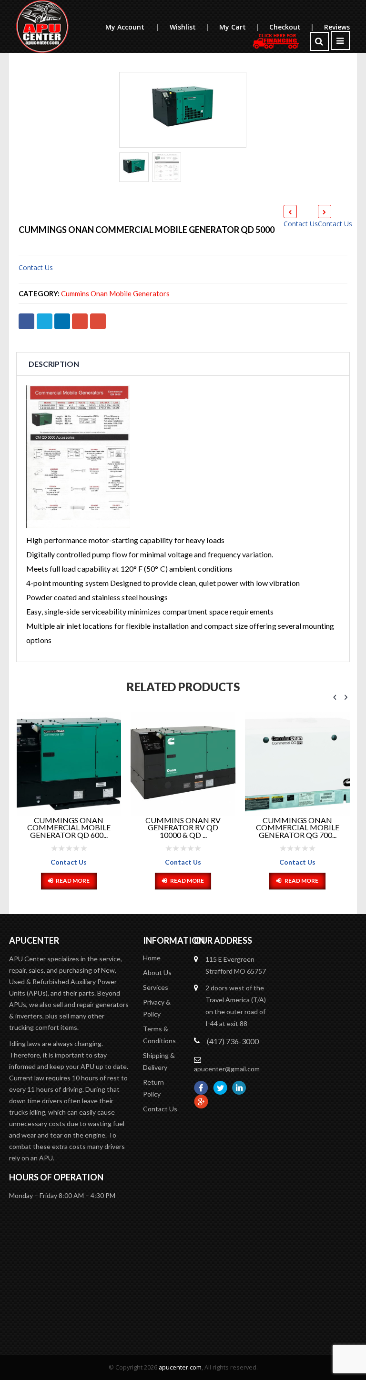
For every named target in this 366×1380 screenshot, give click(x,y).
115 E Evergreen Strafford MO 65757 (235, 965)
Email (98, 321)
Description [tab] (54, 363)
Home (152, 958)
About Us (157, 972)
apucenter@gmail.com (227, 1069)
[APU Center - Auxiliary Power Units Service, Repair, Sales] (42, 26)
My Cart (239, 26)
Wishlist (189, 26)
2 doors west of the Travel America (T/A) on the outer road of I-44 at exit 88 (235, 1005)
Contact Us (301, 223)
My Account (132, 26)
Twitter (44, 321)
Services (155, 987)
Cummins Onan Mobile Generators (115, 293)
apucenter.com (180, 1367)
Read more (73, 880)
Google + (80, 321)
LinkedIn (62, 321)
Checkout (291, 26)
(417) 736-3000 (233, 1041)
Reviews (337, 26)
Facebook (26, 321)
